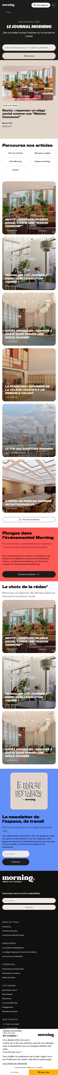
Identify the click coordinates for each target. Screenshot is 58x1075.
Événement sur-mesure (11, 973)
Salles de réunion (8, 977)
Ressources (6, 998)
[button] (53, 5)
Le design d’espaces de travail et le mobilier (19, 952)
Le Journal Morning (9, 1003)
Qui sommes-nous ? (9, 990)
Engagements (7, 1007)
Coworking (6, 927)
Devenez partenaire (10, 1011)
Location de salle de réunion (13, 935)
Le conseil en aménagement (13, 948)
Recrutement (7, 994)
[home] (8, 5)
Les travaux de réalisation (12, 956)
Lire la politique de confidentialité (15, 1064)
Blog (8, 12)
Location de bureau (10, 931)
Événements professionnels (13, 969)
